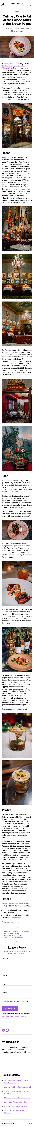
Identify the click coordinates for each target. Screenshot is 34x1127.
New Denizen (16, 4)
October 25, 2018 (23, 28)
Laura (11, 28)
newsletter (19, 1050)
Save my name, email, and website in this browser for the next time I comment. (16, 1002)
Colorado (7, 922)
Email (4, 984)
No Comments (18, 31)
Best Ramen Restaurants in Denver (16, 1102)
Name (4, 976)
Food (17, 12)
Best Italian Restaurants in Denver (16, 1106)
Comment (5, 958)
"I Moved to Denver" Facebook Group (17, 1098)
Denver (13, 922)
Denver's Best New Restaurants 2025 (17, 1087)
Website (4, 993)
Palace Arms (21, 77)
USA (17, 922)
